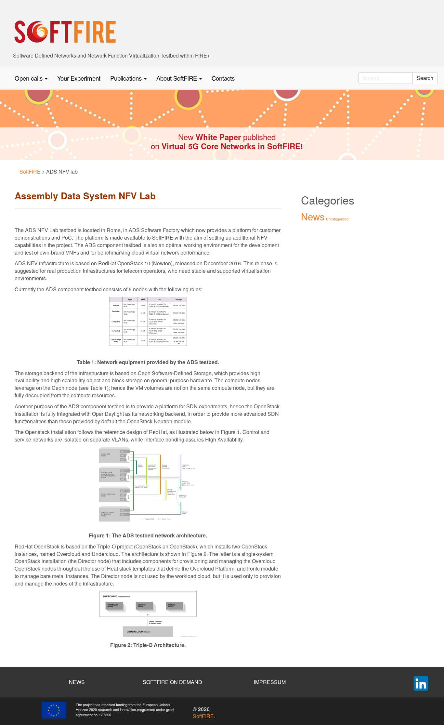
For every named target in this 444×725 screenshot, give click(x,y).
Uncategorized (337, 219)
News (313, 216)
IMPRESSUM (270, 682)
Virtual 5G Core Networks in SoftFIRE (231, 146)
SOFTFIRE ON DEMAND (172, 682)
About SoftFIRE (177, 78)
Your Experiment (78, 78)
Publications (126, 78)
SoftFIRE (203, 716)
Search (425, 78)
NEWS (77, 682)
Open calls (29, 78)
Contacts (223, 78)
